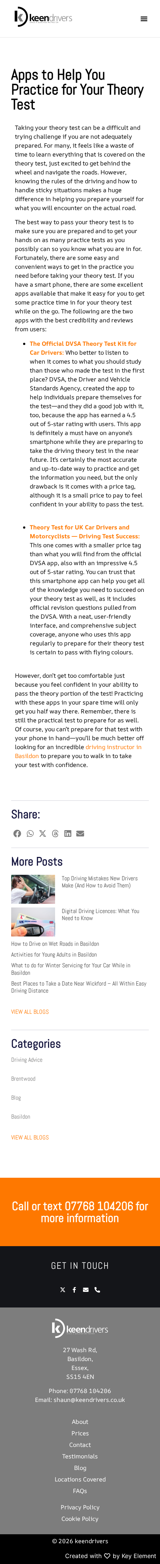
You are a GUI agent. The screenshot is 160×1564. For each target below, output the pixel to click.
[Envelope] (86, 1290)
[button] (144, 18)
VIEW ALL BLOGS (30, 1012)
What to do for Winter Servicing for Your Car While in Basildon (70, 968)
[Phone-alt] (97, 1290)
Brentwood (23, 1079)
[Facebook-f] (74, 1290)
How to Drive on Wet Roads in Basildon (55, 944)
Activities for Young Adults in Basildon (54, 954)
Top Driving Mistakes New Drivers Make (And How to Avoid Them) (100, 881)
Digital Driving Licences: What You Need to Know (100, 914)
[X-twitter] (62, 1290)
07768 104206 (90, 1391)
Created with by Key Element (110, 1556)
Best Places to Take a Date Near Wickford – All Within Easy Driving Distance (78, 987)
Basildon (20, 1116)
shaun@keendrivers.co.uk (89, 1400)
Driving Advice (26, 1060)
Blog (16, 1098)
